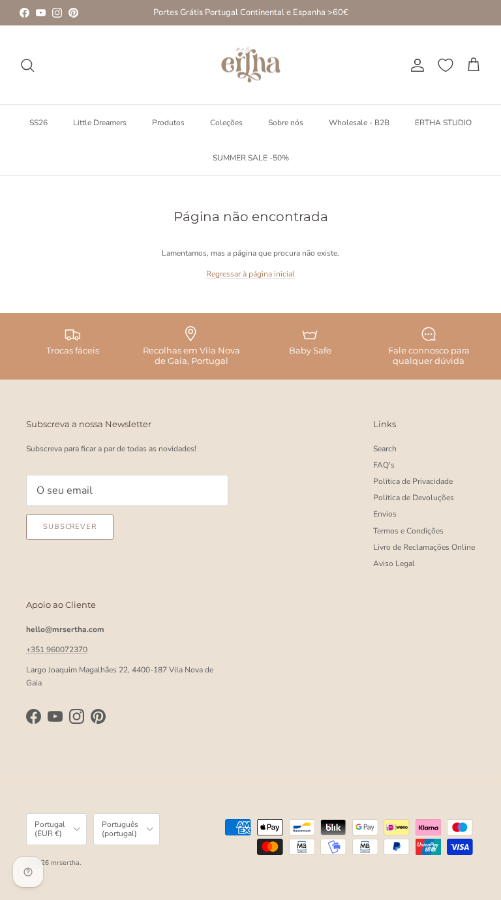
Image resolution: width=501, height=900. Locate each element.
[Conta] (414, 65)
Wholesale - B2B (359, 122)
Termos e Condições (408, 531)
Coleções (226, 122)
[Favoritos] (445, 65)
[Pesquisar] (27, 65)
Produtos (168, 122)
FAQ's (384, 465)
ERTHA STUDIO (443, 122)
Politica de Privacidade (413, 481)
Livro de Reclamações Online (424, 547)
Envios (385, 514)
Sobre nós (285, 122)
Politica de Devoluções (413, 497)
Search (385, 448)
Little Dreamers (100, 122)
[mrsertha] (250, 65)
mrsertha (65, 862)
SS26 (38, 122)
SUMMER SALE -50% (251, 158)
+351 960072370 (56, 649)
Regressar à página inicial (250, 274)
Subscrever (70, 527)
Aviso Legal (394, 563)
